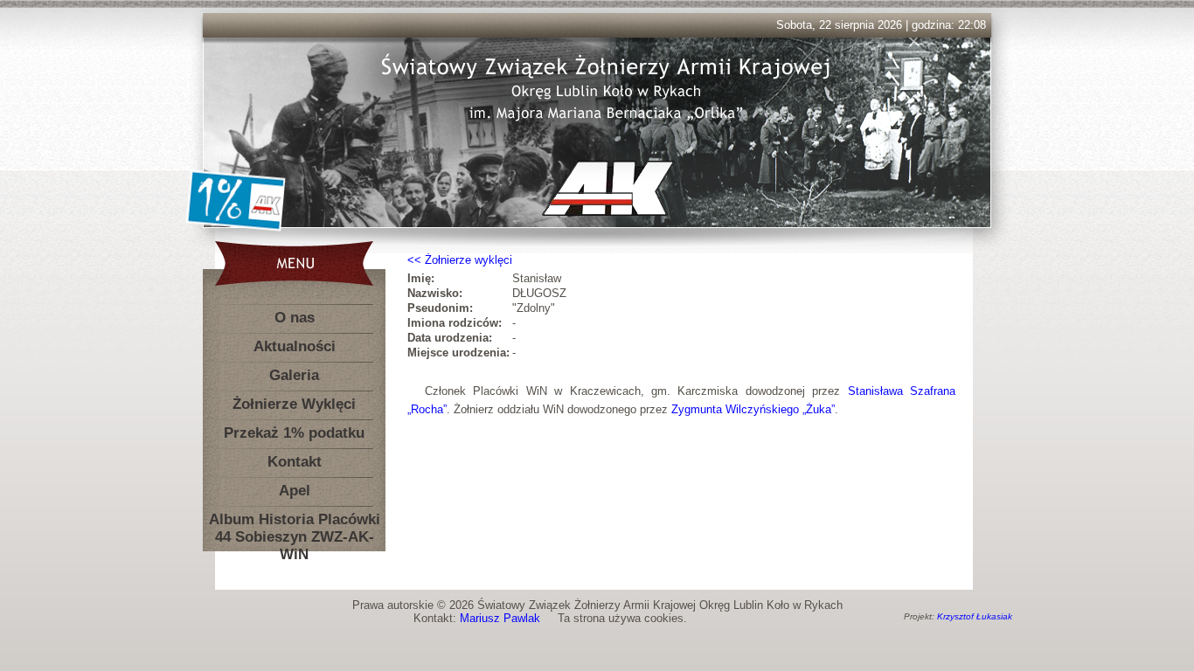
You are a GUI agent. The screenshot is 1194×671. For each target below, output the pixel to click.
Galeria (294, 375)
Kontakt (294, 461)
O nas (294, 317)
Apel (294, 490)
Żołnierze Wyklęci (294, 404)
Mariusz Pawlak (500, 618)
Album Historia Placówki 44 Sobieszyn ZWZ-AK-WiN (294, 523)
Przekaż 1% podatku (294, 433)
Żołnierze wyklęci (468, 259)
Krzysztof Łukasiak (974, 616)
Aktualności (294, 346)
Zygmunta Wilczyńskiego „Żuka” (753, 409)
